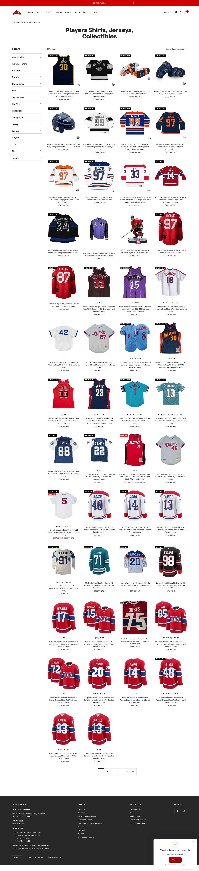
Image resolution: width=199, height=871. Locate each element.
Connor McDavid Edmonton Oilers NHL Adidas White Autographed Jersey (99, 198)
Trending (29, 12)
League (15, 131)
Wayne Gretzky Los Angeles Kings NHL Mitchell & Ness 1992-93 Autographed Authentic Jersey (99, 93)
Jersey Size (17, 117)
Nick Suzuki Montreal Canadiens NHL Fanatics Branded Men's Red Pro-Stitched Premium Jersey (135, 700)
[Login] (181, 12)
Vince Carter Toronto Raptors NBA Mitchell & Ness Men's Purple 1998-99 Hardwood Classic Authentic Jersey (135, 309)
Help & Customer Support (87, 816)
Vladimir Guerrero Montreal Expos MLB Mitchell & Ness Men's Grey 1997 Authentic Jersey (99, 364)
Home (14, 22)
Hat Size (16, 104)
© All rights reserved (54, 857)
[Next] (133, 771)
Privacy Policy (135, 816)
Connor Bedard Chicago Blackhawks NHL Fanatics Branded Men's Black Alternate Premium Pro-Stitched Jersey (170, 585)
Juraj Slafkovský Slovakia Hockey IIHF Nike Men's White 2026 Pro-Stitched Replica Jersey (135, 585)
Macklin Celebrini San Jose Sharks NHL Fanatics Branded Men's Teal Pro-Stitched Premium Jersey (99, 585)
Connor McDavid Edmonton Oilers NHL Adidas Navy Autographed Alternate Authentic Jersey (170, 146)
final (14, 90)
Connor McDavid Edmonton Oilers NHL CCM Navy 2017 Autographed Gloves (170, 92)
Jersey (15, 124)
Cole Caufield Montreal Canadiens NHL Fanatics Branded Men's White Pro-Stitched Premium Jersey (170, 529)
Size (14, 151)
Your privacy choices (137, 823)
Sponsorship (82, 827)
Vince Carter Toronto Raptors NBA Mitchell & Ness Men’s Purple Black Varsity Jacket (99, 254)
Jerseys (59, 12)
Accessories (18, 57)
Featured (86, 12)
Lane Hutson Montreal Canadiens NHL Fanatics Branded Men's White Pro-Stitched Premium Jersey (99, 529)
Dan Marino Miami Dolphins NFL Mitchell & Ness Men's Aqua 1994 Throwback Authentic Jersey (170, 420)
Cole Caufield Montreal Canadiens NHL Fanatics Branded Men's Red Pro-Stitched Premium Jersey (99, 755)
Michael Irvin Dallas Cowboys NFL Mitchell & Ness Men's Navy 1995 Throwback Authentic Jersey (64, 473)
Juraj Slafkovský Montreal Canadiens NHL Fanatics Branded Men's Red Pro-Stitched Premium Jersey (99, 700)
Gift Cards (81, 830)
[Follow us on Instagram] (184, 811)
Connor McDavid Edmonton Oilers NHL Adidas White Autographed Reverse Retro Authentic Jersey (63, 199)
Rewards (81, 834)
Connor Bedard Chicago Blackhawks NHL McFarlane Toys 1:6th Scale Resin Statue (135, 251)
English (166, 12)
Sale (95, 12)
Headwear (48, 12)
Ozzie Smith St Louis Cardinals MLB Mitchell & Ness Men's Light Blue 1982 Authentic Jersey (135, 420)
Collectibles (18, 84)
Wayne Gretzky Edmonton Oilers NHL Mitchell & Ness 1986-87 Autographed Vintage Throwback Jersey (135, 146)
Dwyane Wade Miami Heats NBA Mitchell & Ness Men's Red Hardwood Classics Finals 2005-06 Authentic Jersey (135, 476)
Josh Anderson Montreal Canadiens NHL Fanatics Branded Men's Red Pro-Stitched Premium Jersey (63, 644)
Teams (38, 12)
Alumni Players (19, 64)
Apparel (68, 12)
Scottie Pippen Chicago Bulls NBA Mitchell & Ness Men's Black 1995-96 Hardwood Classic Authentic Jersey (99, 309)
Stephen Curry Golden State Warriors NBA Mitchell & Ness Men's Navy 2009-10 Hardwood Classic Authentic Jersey (170, 364)
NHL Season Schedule (86, 837)
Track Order (82, 809)
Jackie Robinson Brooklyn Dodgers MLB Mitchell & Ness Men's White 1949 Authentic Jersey (63, 364)
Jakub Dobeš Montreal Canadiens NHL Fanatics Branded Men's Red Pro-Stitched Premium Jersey (135, 641)
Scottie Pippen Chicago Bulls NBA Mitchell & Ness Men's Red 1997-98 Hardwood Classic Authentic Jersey (64, 420)
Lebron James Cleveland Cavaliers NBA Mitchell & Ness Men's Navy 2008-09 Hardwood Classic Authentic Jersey (99, 420)
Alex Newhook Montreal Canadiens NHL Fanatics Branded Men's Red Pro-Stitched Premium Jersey (99, 644)
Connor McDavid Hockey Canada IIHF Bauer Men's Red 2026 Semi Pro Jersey (170, 251)
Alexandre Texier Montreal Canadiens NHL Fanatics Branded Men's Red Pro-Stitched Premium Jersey (170, 644)
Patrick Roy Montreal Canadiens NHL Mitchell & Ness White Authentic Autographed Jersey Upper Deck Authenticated (135, 199)
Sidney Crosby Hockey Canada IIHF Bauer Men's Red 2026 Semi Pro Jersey (64, 305)
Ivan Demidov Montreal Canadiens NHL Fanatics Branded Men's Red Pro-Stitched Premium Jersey (63, 755)
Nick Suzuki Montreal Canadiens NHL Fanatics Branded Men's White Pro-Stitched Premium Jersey (135, 529)
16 (127, 771)
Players (15, 137)
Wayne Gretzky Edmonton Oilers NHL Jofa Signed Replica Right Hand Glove (135, 92)
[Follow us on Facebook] (177, 811)
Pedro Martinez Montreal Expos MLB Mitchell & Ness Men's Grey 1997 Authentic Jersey (170, 476)
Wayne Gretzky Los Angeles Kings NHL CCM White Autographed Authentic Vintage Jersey (99, 146)
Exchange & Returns (85, 820)
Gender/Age (18, 97)
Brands (77, 12)
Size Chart (81, 813)
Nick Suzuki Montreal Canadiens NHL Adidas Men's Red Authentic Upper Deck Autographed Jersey (171, 199)
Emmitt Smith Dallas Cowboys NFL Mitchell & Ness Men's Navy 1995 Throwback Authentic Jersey (99, 476)
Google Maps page (21, 848)
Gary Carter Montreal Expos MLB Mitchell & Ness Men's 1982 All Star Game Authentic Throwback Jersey (135, 364)
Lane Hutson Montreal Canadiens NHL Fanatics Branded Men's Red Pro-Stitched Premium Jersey (171, 700)
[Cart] (186, 12)
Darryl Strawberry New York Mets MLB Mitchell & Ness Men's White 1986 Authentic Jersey (171, 309)
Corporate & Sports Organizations (90, 823)
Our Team (134, 813)
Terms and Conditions (138, 820)
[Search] (176, 12)
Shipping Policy (135, 809)
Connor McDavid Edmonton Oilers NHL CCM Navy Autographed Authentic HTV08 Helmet (63, 145)
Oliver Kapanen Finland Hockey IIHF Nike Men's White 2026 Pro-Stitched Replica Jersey (63, 588)
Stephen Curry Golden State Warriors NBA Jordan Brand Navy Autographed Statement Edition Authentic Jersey (63, 93)
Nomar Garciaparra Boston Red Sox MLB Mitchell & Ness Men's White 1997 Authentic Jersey (63, 532)
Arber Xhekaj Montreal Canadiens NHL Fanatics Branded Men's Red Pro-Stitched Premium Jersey (63, 700)
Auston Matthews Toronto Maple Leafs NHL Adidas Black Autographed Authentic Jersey (63, 251)
